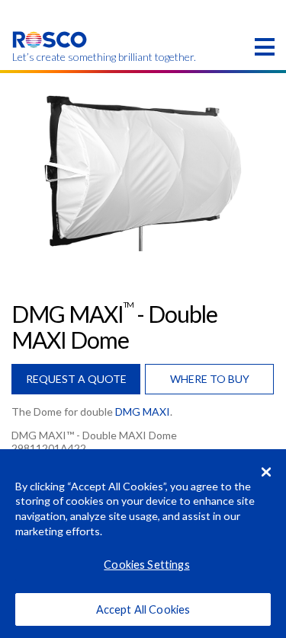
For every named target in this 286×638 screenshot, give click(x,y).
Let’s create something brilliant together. (50, 57)
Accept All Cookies (143, 609)
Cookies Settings (146, 564)
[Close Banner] (266, 472)
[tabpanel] (143, 169)
